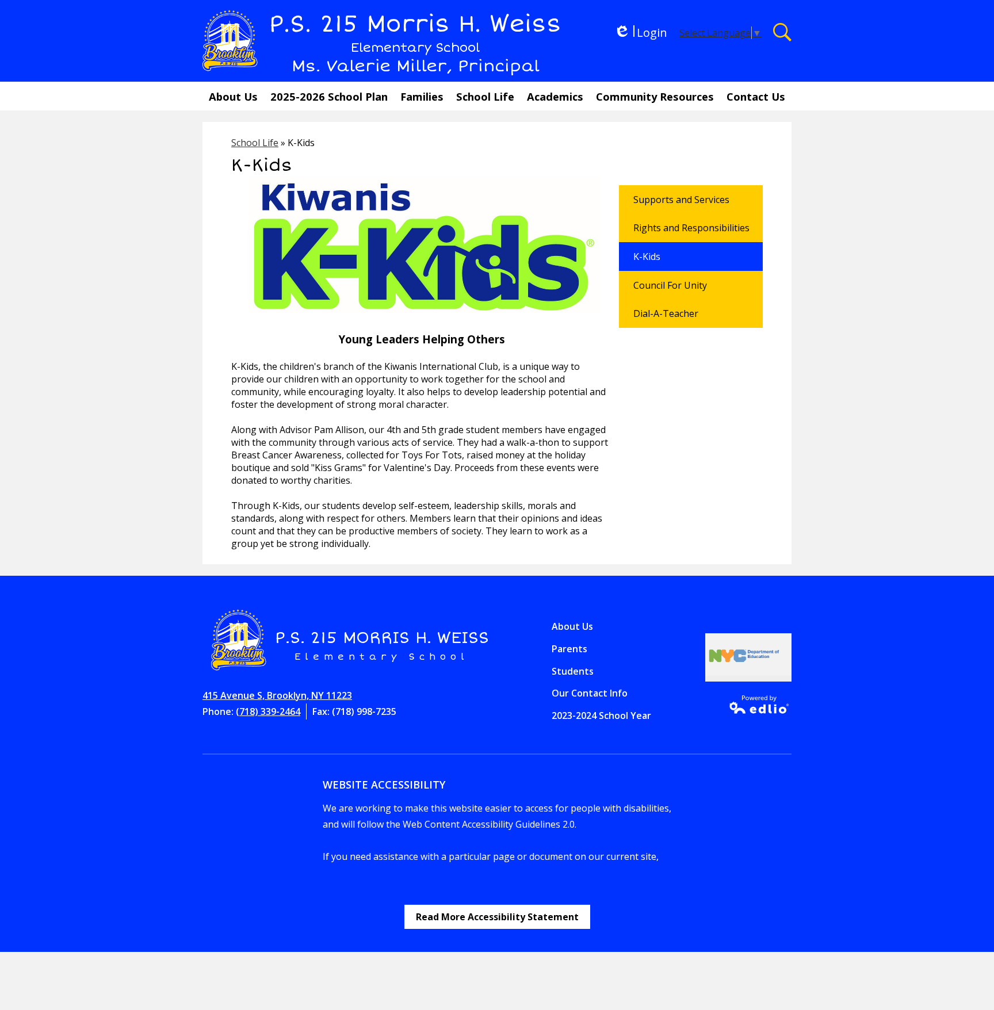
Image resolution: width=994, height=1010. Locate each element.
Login (640, 32)
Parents (569, 648)
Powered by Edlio (756, 704)
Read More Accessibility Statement (497, 916)
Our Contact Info (590, 693)
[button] (233, 96)
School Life (254, 142)
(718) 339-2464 (268, 711)
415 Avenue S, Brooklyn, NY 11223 (277, 695)
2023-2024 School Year (601, 715)
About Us (572, 626)
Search (782, 32)
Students (573, 671)
